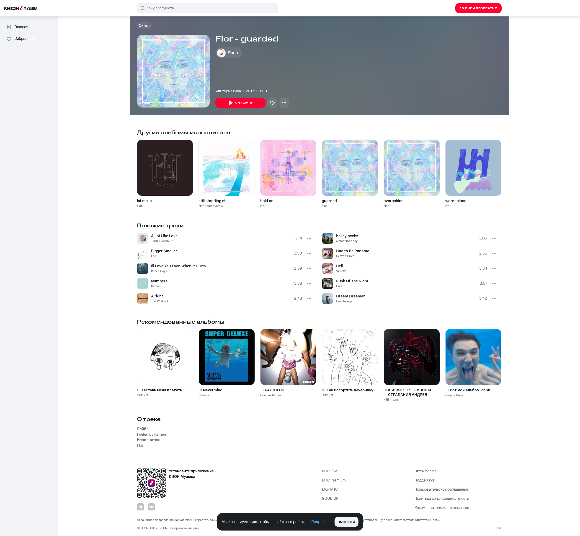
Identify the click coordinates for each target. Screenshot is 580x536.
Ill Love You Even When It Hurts (178, 266)
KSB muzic (391, 400)
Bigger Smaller (164, 251)
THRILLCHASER (162, 241)
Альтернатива (228, 91)
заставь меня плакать (162, 390)
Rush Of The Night (352, 281)
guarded (329, 201)
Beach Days (159, 271)
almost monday (347, 241)
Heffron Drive (345, 256)
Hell (339, 266)
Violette (341, 271)
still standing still (213, 201)
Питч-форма (425, 471)
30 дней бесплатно (478, 8)
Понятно (346, 522)
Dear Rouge (344, 301)
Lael (154, 256)
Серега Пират (455, 395)
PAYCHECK (274, 390)
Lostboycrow (214, 206)
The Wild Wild (160, 301)
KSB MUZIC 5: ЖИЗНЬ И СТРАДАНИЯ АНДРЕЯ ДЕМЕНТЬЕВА (409, 392)
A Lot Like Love (164, 236)
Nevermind (212, 390)
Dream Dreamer (350, 296)
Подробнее (321, 522)
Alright (157, 296)
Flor (139, 206)
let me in (144, 201)
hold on (266, 201)
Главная (21, 27)
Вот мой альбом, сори (470, 390)
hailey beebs (347, 236)
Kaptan (156, 286)
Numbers (159, 281)
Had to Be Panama (352, 251)
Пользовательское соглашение (441, 489)
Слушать (244, 103)
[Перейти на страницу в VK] (151, 506)
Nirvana (203, 395)
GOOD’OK (330, 498)
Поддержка (425, 480)
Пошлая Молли (270, 395)
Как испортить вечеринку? (350, 390)
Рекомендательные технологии (442, 507)
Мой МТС (330, 489)
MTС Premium (334, 480)
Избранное (24, 39)
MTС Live (329, 471)
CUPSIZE (143, 395)
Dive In (340, 286)
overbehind (394, 201)
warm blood (456, 201)
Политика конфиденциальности (442, 498)
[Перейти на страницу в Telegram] (140, 506)
